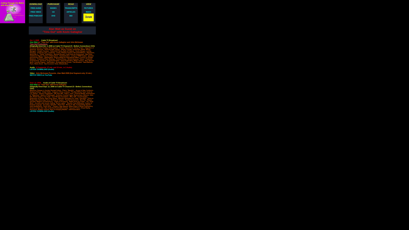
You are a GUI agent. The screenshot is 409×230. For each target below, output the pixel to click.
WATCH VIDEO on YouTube (41, 75)
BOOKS (53, 8)
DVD (53, 16)
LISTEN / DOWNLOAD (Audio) (42, 69)
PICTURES (88, 8)
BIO (70, 16)
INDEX (88, 12)
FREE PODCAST (36, 16)
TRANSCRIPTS (71, 8)
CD (53, 12)
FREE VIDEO (36, 12)
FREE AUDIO (36, 8)
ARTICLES (71, 12)
